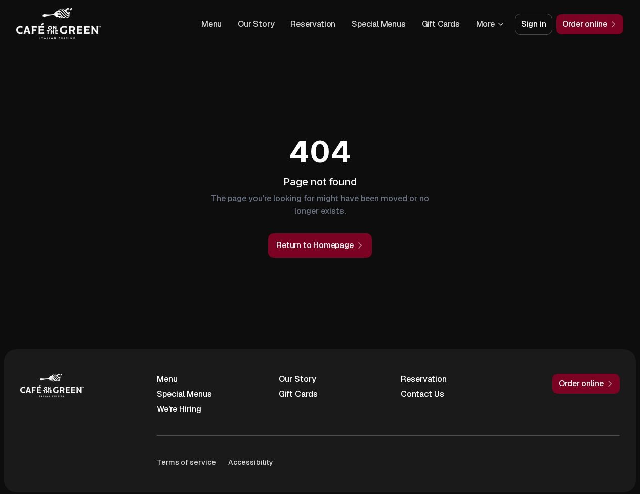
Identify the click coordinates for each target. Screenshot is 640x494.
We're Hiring (179, 409)
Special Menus (378, 24)
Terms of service (186, 462)
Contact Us (422, 394)
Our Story (256, 24)
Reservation (312, 24)
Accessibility (250, 462)
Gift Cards (441, 24)
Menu (211, 24)
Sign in (533, 24)
